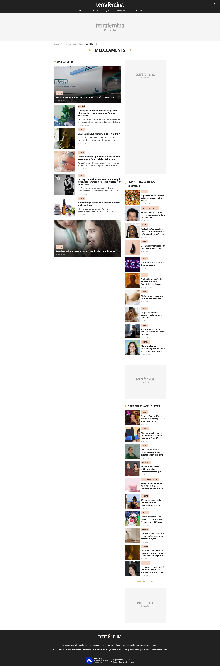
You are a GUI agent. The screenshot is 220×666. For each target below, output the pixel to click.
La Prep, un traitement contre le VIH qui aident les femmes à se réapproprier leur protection (99, 182)
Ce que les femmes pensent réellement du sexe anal (151, 315)
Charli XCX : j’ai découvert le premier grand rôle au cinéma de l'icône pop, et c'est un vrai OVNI (152, 554)
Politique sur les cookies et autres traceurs (139, 645)
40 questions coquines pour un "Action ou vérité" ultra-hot (153, 332)
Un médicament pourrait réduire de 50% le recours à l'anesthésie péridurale (99, 157)
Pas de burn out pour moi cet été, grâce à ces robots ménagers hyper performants (152, 537)
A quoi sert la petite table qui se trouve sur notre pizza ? (152, 198)
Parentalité (122, 11)
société (80, 11)
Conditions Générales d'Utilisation (75, 645)
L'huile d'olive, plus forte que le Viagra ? (99, 133)
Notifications (134, 649)
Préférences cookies (159, 649)
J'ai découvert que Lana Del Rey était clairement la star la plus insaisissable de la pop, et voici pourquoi (153, 572)
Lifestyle (139, 11)
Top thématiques (78, 44)
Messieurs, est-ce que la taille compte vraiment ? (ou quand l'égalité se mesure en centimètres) (152, 437)
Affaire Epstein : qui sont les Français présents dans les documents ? (153, 215)
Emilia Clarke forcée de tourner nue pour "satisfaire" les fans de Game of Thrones (151, 283)
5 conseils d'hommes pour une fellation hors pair (153, 247)
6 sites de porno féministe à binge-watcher (152, 263)
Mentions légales (114, 645)
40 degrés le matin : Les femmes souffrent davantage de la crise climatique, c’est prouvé (152, 504)
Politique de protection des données (67, 649)
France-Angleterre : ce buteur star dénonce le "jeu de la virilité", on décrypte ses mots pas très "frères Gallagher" (153, 522)
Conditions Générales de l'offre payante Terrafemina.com (105, 649)
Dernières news (66, 44)
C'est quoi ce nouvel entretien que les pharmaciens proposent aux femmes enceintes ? (97, 113)
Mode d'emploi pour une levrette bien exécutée (152, 297)
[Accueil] (110, 4)
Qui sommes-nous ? (97, 645)
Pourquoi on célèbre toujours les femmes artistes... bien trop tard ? (152, 452)
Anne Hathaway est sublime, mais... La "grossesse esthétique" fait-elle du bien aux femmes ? (151, 471)
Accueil (56, 44)
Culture (95, 11)
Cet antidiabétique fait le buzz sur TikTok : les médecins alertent (85, 97)
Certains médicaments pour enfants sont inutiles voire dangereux (86, 251)
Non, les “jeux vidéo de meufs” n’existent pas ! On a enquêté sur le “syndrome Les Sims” (153, 420)
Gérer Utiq (145, 649)
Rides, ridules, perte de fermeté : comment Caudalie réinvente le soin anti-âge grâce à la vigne (153, 487)
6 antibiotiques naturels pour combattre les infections (99, 203)
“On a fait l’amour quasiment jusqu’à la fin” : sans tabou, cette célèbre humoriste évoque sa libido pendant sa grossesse (153, 352)
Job (108, 11)
